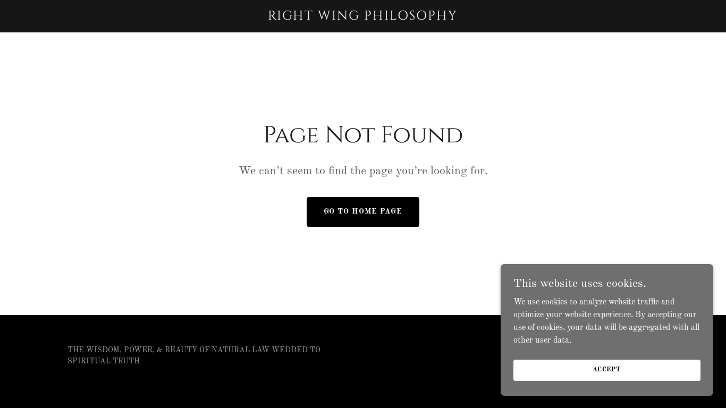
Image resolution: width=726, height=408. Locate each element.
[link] (362, 17)
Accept (607, 370)
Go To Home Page (363, 211)
